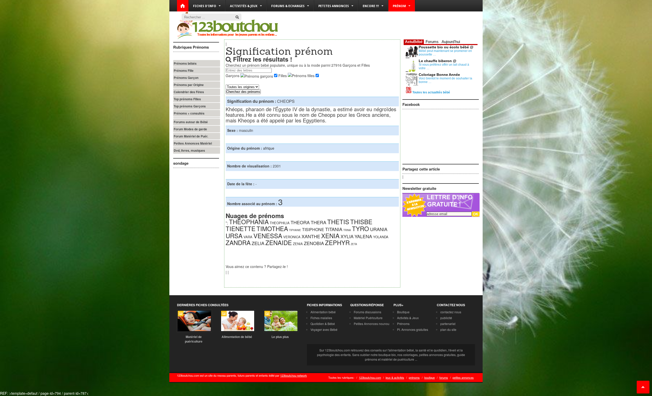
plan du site (448, 329)
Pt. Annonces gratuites (412, 329)
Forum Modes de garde (190, 129)
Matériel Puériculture (368, 318)
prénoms (414, 377)
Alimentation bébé (323, 312)
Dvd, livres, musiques (189, 150)
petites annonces (463, 377)
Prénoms (403, 323)
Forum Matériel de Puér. (191, 136)
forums (443, 377)
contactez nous (450, 312)
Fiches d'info (204, 6)
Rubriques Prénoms (191, 47)
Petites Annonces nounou (371, 323)
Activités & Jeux (408, 318)
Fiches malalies (321, 318)
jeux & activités (395, 377)
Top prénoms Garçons (190, 106)
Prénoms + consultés (189, 113)
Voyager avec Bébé (323, 329)
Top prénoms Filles (187, 99)
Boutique (403, 312)
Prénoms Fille (184, 70)
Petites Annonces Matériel (193, 143)
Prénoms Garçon (186, 77)
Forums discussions (367, 312)
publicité (446, 318)
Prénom (399, 6)
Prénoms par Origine (189, 84)
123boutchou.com (370, 377)
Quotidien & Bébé (322, 323)
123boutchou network (293, 375)
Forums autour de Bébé (191, 122)
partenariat (447, 323)
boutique (429, 377)
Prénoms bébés (185, 63)
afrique (268, 148)
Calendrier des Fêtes (189, 92)
